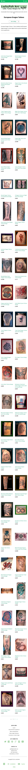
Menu (4, 1)
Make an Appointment (14, 731)
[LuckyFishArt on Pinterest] (12, 742)
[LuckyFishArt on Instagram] (19, 742)
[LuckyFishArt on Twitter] (5, 742)
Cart (26, 1)
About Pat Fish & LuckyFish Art (14, 729)
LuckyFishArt (17, 759)
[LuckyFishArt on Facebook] (9, 742)
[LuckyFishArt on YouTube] (23, 742)
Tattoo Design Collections (14, 733)
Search (14, 727)
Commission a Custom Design (14, 735)
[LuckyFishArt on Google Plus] (16, 742)
